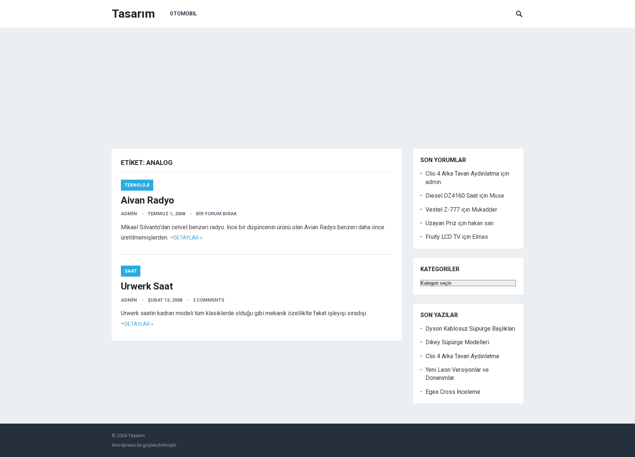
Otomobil (183, 14)
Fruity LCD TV (443, 236)
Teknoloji (137, 185)
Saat (131, 271)
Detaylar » (187, 238)
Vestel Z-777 (443, 209)
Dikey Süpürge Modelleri (457, 342)
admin (129, 213)
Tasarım (133, 14)
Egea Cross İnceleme (453, 391)
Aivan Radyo (147, 200)
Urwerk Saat (147, 286)
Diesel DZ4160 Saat (452, 195)
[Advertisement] (317, 82)
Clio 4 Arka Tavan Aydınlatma (462, 173)
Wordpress (124, 445)
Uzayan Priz (441, 223)
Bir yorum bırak (216, 213)
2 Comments (208, 300)
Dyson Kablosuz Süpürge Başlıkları (470, 328)
